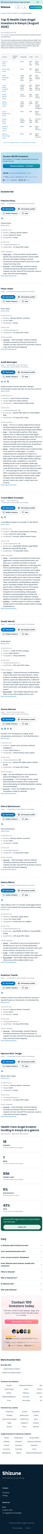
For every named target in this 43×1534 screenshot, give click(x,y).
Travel (26, 1389)
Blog (4, 1507)
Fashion (18, 1453)
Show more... (5, 225)
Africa (36, 1419)
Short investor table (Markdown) (20, 35)
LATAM (36, 1415)
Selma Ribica (4, 120)
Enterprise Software (26, 1385)
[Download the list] (24, 7)
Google (9, 1385)
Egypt (9, 1423)
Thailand (9, 1415)
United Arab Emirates (9, 1419)
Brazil (24, 1427)
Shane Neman (4, 103)
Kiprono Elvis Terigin (6, 135)
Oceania (36, 1423)
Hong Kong (9, 1412)
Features (6, 1493)
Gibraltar (36, 1427)
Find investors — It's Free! (21, 1322)
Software (6, 1442)
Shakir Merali (4, 96)
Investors (4, 13)
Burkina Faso (24, 1415)
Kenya (10, 13)
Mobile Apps (18, 1438)
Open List (22, 1227)
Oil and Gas (26, 1400)
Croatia (24, 1412)
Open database (35, 7)
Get (37, 2)
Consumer (6, 1449)
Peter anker (6, 69)
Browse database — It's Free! (21, 166)
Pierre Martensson (6, 113)
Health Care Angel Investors (11, 1373)
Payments (18, 1449)
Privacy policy (17, 1528)
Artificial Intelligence (9, 1397)
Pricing (5, 1495)
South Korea (24, 1419)
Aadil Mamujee (5, 77)
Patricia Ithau (4, 63)
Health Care (17, 13)
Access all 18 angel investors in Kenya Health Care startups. (19, 142)
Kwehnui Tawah (5, 127)
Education (18, 1442)
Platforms (26, 1393)
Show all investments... (9, 276)
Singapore (24, 1423)
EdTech (8, 1393)
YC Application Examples (12, 1513)
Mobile (6, 1438)
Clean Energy (9, 1389)
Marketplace (6, 1453)
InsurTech (26, 1397)
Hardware (18, 1445)
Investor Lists (8, 1510)
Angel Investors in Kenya (11, 1369)
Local (9, 1400)
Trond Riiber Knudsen (5, 87)
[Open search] (18, 7)
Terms (28, 1528)
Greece (9, 1427)
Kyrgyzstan (36, 1412)
